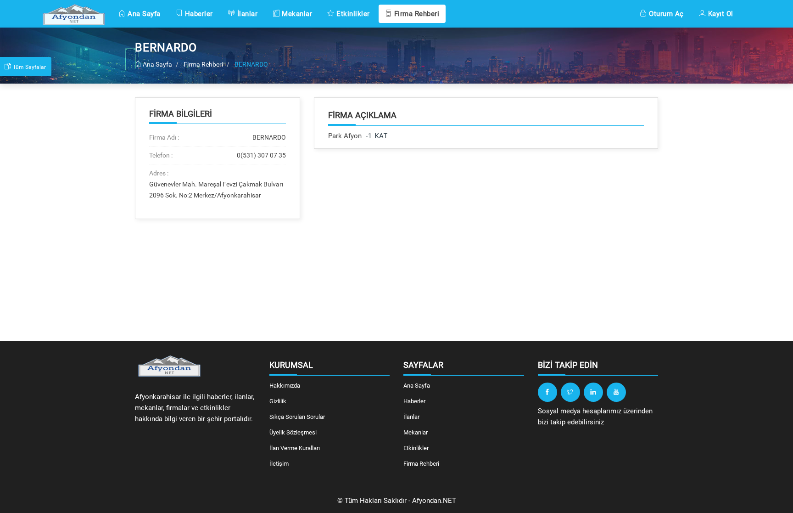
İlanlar (246, 14)
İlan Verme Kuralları (294, 448)
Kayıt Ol (719, 14)
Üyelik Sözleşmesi (293, 432)
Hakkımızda (284, 385)
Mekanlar (296, 14)
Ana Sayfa (143, 14)
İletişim (279, 463)
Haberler (198, 14)
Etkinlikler (352, 14)
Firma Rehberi (415, 14)
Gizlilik (277, 401)
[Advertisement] (486, 227)
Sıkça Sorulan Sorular (297, 416)
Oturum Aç (665, 14)
